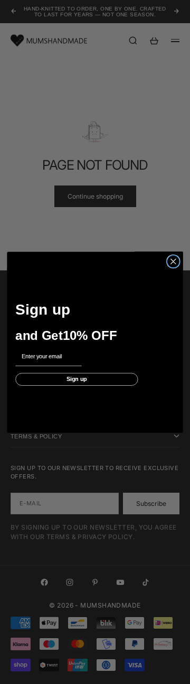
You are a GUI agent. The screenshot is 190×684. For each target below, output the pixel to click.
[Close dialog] (173, 261)
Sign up (76, 379)
